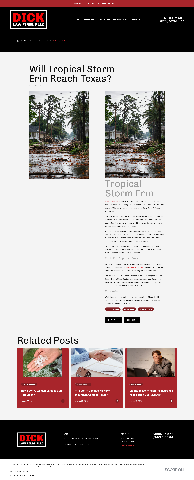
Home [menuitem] (76, 20)
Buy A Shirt (78, 3)
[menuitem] (12, 475)
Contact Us (84, 444)
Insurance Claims (91, 438)
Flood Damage (113, 309)
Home (65, 438)
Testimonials (89, 3)
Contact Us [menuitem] (135, 20)
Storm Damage (146, 309)
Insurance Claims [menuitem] (120, 20)
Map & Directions (127, 445)
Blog (104, 3)
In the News (129, 309)
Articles (111, 3)
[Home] (29, 19)
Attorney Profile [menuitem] (88, 20)
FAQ (98, 3)
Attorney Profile (76, 438)
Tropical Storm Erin (112, 201)
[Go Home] (18, 41)
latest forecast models (134, 267)
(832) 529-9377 (172, 21)
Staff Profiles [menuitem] (104, 20)
